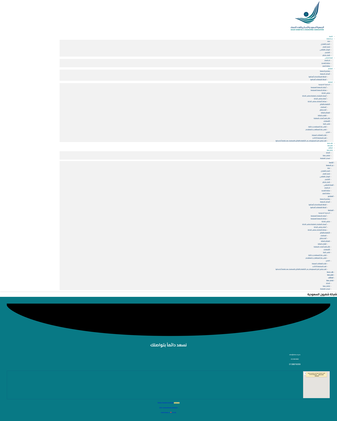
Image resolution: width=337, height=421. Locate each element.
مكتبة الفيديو (326, 63)
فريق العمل (326, 46)
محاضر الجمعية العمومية (318, 90)
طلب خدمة (330, 272)
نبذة (328, 41)
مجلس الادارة (326, 93)
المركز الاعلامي (329, 58)
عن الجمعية (330, 38)
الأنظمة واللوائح (325, 104)
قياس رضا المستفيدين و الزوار (317, 126)
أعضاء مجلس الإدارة (320, 98)
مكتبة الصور (326, 65)
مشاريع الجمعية (325, 71)
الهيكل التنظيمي (325, 49)
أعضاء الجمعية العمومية (318, 87)
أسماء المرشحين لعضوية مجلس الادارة (314, 95)
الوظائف (330, 277)
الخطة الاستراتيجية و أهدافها (317, 76)
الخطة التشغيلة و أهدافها (318, 79)
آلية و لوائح (323, 109)
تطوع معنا (330, 274)
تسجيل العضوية (325, 158)
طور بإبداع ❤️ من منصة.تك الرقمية (168, 412)
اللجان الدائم (326, 182)
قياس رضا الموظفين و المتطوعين (315, 129)
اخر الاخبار (327, 60)
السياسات (323, 107)
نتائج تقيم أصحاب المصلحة (322, 118)
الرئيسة (331, 162)
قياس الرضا (326, 123)
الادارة (328, 152)
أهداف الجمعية (325, 73)
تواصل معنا (330, 150)
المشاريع (330, 68)
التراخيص (327, 52)
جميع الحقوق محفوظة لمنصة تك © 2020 (168, 408)
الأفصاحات (326, 121)
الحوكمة (330, 82)
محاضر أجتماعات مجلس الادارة (317, 101)
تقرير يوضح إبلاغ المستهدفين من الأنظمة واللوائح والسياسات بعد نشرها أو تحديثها (301, 140)
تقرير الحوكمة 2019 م (319, 137)
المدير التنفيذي (325, 44)
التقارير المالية (322, 115)
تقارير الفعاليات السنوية (319, 135)
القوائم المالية (325, 112)
